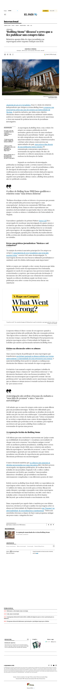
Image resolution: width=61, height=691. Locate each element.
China (28, 25)
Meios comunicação (21, 546)
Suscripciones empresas (29, 678)
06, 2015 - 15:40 (26, 50)
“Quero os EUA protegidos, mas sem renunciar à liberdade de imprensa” (9, 148)
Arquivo (34, 639)
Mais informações (10, 553)
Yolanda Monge (19, 534)
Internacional (11, 21)
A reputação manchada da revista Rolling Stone (33, 532)
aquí (37, 553)
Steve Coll (43, 221)
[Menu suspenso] (5, 14)
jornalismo (9, 29)
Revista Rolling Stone (39, 546)
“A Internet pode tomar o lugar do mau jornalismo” (8, 140)
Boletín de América (10, 642)
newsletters (8, 639)
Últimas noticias (8, 608)
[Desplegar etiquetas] (54, 546)
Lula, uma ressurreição (13, 614)
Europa (17, 25)
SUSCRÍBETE (45, 10)
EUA (31, 25)
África (13, 25)
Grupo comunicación (11, 546)
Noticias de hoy (42, 678)
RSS (35, 678)
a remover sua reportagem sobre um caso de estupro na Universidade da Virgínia (30, 109)
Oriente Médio (23, 25)
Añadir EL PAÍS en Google (51, 54)
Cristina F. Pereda (30, 49)
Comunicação (30, 546)
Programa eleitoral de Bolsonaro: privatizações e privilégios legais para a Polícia (28, 621)
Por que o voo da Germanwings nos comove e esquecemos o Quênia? (9, 133)
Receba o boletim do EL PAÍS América (16, 524)
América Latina (7, 25)
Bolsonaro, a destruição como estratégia (17, 611)
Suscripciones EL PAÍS (20, 678)
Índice (38, 678)
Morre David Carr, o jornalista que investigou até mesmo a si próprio (9, 156)
